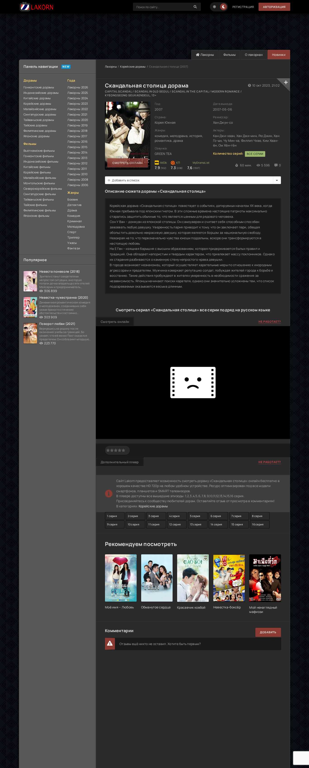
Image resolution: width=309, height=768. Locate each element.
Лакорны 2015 (77, 147)
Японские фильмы (36, 216)
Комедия (73, 216)
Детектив (74, 205)
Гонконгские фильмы (39, 156)
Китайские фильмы (37, 167)
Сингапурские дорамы (40, 114)
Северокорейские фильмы (43, 189)
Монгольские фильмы (39, 183)
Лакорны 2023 (77, 104)
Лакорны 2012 (77, 163)
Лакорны (207, 54)
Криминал (74, 221)
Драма (72, 210)
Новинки (278, 54)
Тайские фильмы (35, 205)
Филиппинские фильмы (40, 210)
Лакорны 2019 (77, 125)
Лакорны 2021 (77, 114)
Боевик (72, 199)
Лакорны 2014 (77, 152)
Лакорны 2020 (77, 120)
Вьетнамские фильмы (39, 151)
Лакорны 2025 (77, 93)
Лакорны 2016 (77, 141)
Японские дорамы (37, 136)
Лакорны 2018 (77, 131)
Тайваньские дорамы (39, 120)
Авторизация (274, 7)
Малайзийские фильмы (40, 178)
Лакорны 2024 (77, 98)
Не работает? (270, 322)
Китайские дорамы (37, 98)
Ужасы (72, 243)
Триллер (73, 237)
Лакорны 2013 (77, 158)
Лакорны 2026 (77, 87)
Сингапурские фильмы (40, 194)
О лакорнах (254, 54)
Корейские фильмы (37, 172)
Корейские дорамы (37, 104)
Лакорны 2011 (77, 169)
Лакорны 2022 (77, 109)
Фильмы (229, 54)
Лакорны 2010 (77, 174)
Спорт (71, 232)
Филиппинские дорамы (40, 131)
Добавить (268, 632)
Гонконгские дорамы (39, 87)
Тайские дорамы (35, 125)
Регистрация (243, 7)
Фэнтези (73, 248)
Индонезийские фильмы (41, 161)
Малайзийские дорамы (40, 109)
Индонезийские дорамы (41, 93)
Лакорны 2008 (77, 179)
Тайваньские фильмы (39, 199)
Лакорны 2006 (77, 185)
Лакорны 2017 (77, 136)
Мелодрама (76, 226)
